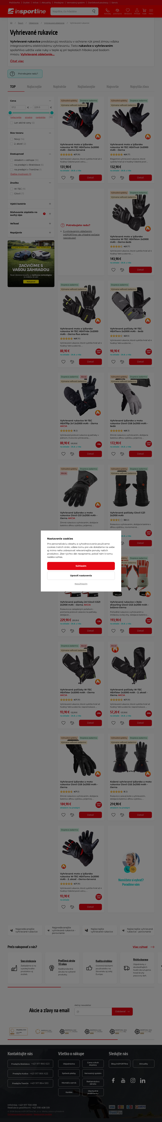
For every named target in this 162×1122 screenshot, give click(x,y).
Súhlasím (81, 565)
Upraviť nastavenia (81, 575)
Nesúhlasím (81, 583)
